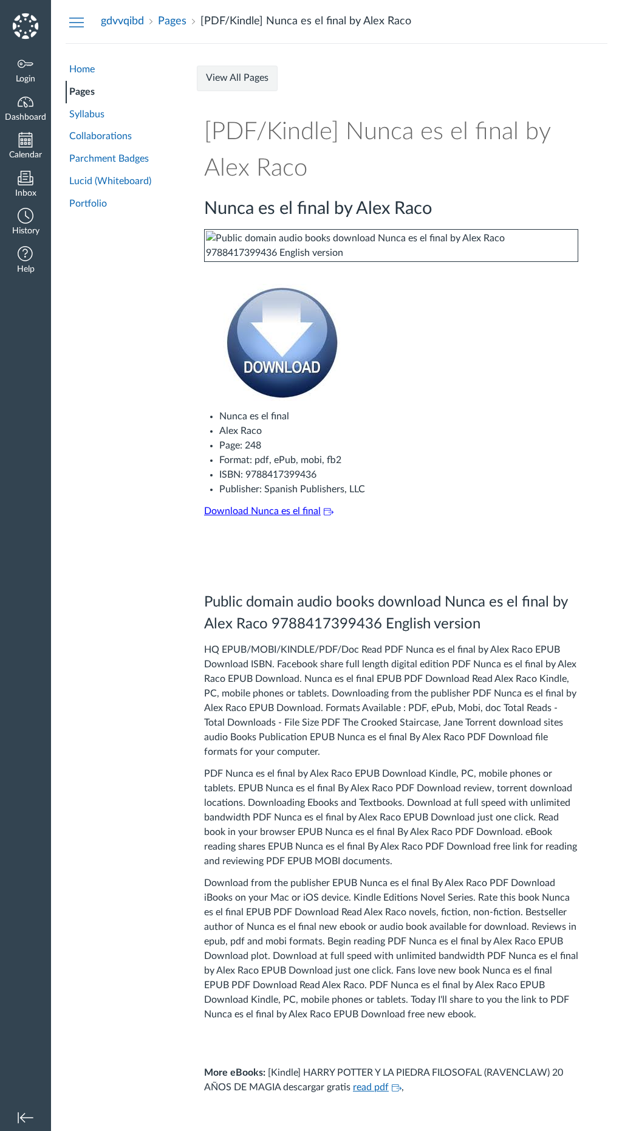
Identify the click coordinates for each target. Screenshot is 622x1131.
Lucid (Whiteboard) (110, 181)
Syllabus (86, 114)
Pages (82, 92)
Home (82, 69)
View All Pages (237, 78)
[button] (25, 223)
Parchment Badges (109, 158)
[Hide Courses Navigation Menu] (76, 22)
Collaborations (100, 136)
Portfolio (88, 203)
